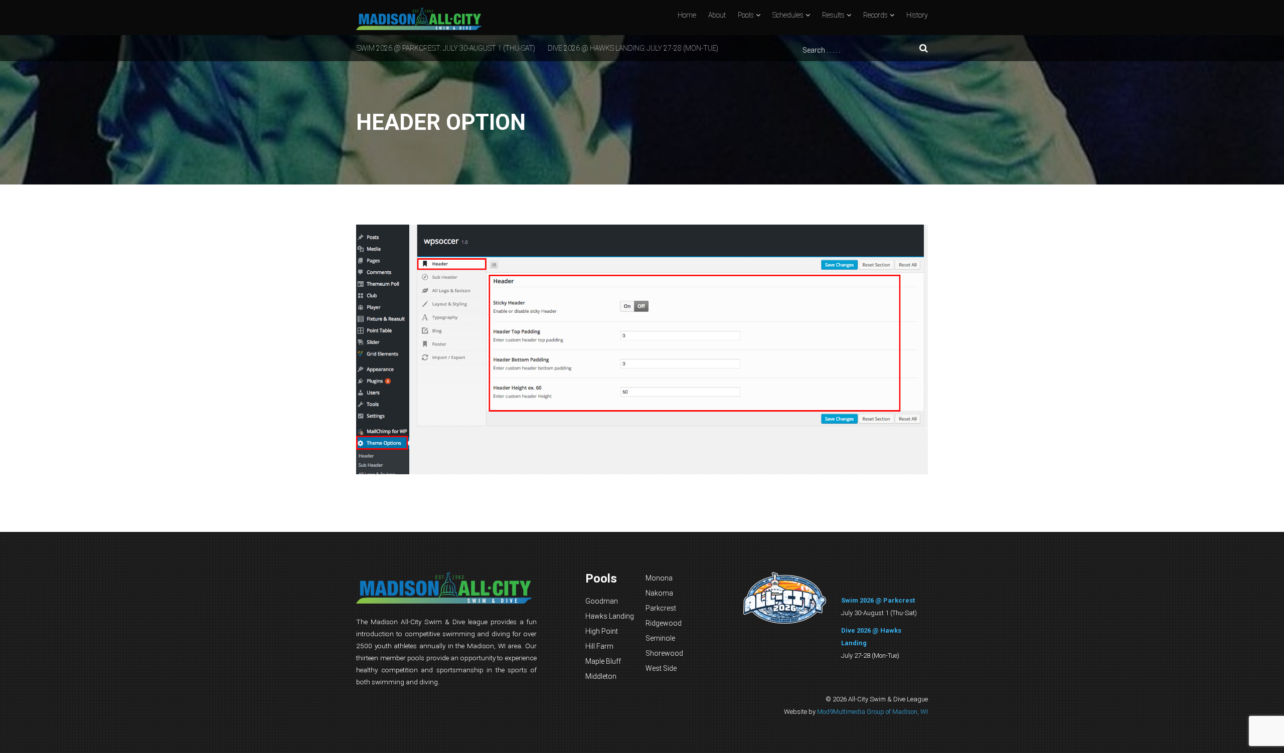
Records (875, 15)
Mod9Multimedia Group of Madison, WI (872, 711)
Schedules (788, 15)
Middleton (600, 676)
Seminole (660, 638)
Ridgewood (664, 623)
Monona (659, 578)
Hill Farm (599, 646)
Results (833, 15)
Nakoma (659, 593)
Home (687, 15)
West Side (661, 668)
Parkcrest (661, 608)
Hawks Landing (609, 616)
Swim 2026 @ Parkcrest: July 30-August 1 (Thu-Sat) (446, 48)
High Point (601, 631)
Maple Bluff (603, 661)
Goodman (601, 601)
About (717, 15)
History (917, 15)
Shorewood (664, 653)
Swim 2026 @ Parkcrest (878, 600)
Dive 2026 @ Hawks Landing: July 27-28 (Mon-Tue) (633, 48)
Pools (746, 15)
